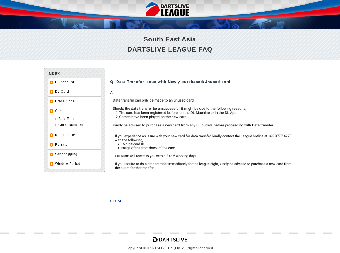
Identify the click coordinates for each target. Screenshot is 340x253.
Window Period (67, 164)
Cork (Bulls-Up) (71, 125)
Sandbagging (66, 154)
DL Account (64, 82)
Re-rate (61, 144)
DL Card (62, 92)
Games (61, 111)
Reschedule (65, 135)
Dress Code (65, 101)
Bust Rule (66, 119)
